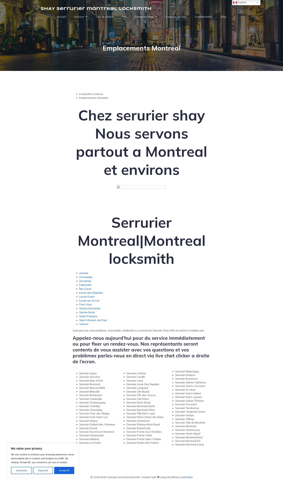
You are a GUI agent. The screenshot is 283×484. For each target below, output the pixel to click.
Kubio (189, 477)
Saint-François (88, 316)
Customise (21, 470)
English (241, 2)
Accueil (61, 16)
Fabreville (85, 284)
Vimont (83, 324)
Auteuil (83, 273)
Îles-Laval (85, 288)
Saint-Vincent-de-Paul (93, 320)
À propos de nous (176, 16)
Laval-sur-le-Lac (89, 300)
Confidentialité (203, 16)
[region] (43, 460)
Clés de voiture (104, 16)
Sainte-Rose (87, 312)
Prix (124, 16)
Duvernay (85, 281)
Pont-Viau (85, 304)
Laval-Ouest (87, 296)
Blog (223, 16)
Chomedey (86, 277)
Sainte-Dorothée (89, 308)
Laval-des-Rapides (91, 292)
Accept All (64, 470)
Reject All (43, 470)
